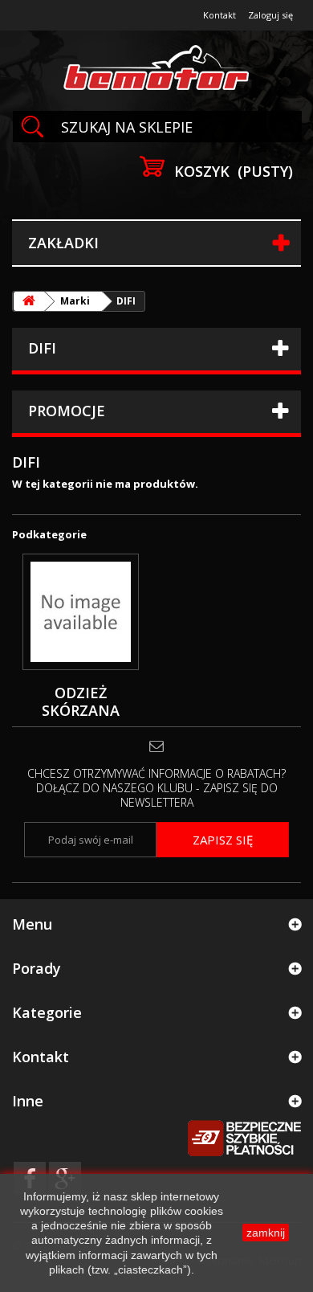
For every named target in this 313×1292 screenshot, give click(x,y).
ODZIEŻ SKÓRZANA (81, 701)
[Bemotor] (156, 69)
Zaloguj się (270, 15)
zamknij (265, 1232)
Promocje (66, 410)
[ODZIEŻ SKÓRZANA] (80, 612)
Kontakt (219, 15)
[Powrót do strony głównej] (29, 301)
